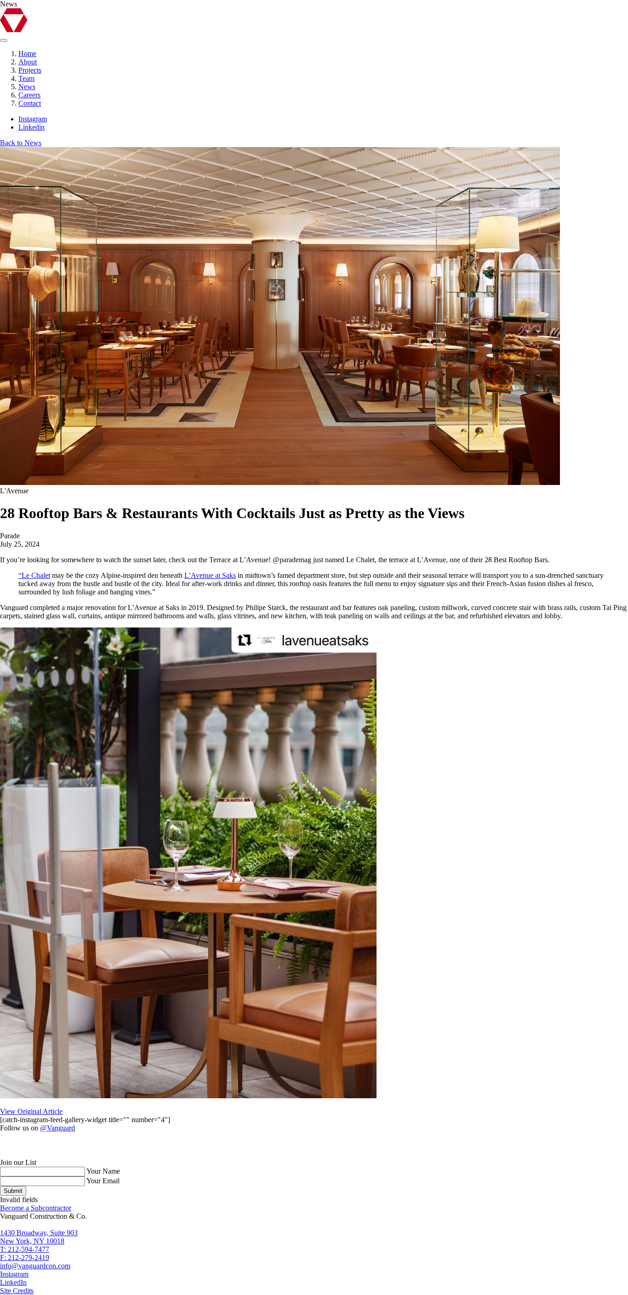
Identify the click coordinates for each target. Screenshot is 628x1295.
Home (27, 53)
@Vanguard (57, 1128)
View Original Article (31, 1111)
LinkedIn (13, 1282)
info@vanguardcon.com (35, 1266)
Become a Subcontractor (35, 1208)
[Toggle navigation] (3, 40)
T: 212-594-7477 (24, 1249)
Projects (29, 70)
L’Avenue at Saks (210, 575)
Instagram (32, 119)
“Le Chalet (34, 575)
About (27, 62)
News (26, 87)
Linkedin (31, 127)
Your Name (103, 1171)
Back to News (20, 143)
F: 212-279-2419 (24, 1257)
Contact (29, 103)
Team (26, 78)
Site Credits (17, 1291)
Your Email (103, 1181)
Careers (29, 95)
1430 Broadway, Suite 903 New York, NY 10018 (39, 1237)
